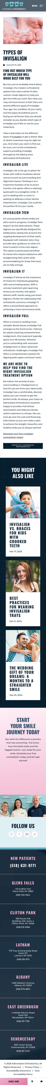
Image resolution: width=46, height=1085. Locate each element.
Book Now (14, 1081)
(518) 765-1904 (23, 895)
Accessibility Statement (19, 1070)
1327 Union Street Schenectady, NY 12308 (23, 1046)
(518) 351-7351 (23, 1021)
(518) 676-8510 (23, 989)
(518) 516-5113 (23, 959)
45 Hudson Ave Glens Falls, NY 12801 (23, 890)
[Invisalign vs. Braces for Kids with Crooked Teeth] (23, 502)
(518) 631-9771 (23, 865)
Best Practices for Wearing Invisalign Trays (22, 606)
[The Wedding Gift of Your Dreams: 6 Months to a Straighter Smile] (23, 646)
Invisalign (17, 137)
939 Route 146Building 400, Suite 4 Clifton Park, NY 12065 (23, 921)
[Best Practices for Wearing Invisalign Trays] (23, 576)
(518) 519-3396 (23, 927)
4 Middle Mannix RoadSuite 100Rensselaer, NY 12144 (23, 1015)
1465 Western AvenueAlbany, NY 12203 (23, 984)
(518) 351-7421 (23, 1051)
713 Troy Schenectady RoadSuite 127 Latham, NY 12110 (23, 953)
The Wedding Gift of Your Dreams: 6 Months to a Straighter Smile (22, 678)
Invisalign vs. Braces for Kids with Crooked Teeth (20, 535)
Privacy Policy (32, 1067)
